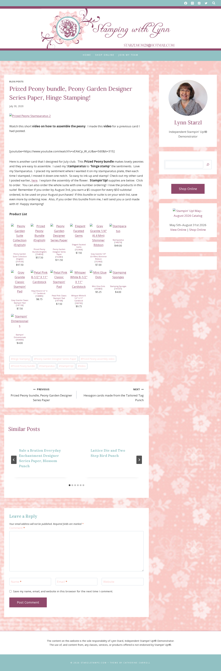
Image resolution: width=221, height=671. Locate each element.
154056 (39, 254)
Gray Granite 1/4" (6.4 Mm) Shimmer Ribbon (98, 256)
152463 (98, 261)
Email (62, 582)
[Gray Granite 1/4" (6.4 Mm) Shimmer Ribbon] (98, 235)
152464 (79, 249)
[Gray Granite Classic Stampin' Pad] (19, 282)
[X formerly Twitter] (206, 3)
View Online (178, 230)
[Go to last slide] (14, 460)
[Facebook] (186, 3)
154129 (20, 261)
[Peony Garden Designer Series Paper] (59, 233)
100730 (79, 303)
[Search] (208, 164)
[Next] (139, 460)
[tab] (69, 485)
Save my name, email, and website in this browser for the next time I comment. (63, 591)
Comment (17, 528)
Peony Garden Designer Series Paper (59, 251)
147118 (20, 305)
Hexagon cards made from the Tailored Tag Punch (114, 395)
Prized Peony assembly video (97, 358)
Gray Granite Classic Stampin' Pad (19, 301)
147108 (59, 300)
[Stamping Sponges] (118, 274)
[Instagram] (192, 3)
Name (16, 582)
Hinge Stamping (20, 358)
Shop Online (104, 54)
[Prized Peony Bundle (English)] (39, 233)
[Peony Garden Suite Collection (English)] (19, 235)
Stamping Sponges (118, 286)
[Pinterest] (199, 3)
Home (87, 54)
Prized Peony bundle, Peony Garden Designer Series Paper (41, 395)
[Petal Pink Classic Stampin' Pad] (59, 279)
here (34, 180)
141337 (118, 288)
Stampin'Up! (66, 366)
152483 (59, 257)
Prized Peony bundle (23, 366)
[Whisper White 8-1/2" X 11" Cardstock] (78, 279)
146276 (118, 242)
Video (82, 366)
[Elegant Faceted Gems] (78, 231)
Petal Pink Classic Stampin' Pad (59, 296)
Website (108, 582)
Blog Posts (16, 81)
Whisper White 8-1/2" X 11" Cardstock (78, 298)
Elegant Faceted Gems (79, 245)
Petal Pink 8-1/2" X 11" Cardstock (39, 292)
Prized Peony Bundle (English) (39, 250)
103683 (98, 288)
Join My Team (128, 54)
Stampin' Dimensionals (20, 336)
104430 (20, 340)
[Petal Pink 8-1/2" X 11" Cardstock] (39, 277)
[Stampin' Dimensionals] (19, 321)
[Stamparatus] (118, 228)
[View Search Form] (214, 3)
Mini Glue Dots (98, 286)
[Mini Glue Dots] (98, 274)
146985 (39, 296)
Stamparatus (118, 240)
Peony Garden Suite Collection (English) (20, 256)
